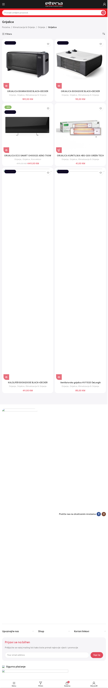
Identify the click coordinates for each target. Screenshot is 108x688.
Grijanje (41, 27)
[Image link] (19, 514)
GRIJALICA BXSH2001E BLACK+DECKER (80, 91)
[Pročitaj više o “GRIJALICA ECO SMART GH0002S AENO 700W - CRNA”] (6, 150)
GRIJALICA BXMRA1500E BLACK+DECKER (27, 91)
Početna (6, 27)
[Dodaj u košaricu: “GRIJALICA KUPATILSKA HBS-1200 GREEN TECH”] (59, 150)
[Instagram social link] (104, 514)
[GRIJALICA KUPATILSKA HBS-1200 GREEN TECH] (80, 129)
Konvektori (36, 159)
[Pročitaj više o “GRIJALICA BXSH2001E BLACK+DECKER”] (59, 86)
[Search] (103, 13)
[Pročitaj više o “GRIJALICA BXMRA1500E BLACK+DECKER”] (6, 86)
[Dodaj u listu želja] (48, 44)
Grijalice (21, 95)
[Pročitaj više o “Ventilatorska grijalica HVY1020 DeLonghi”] (59, 377)
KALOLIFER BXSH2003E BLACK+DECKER (28, 382)
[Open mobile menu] (3, 4)
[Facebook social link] (99, 514)
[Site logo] (54, 4)
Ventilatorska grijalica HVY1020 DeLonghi (80, 382)
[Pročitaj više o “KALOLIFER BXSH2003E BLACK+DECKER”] (6, 377)
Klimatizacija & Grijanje (24, 27)
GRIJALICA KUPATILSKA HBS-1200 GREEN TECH (80, 155)
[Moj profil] (104, 4)
